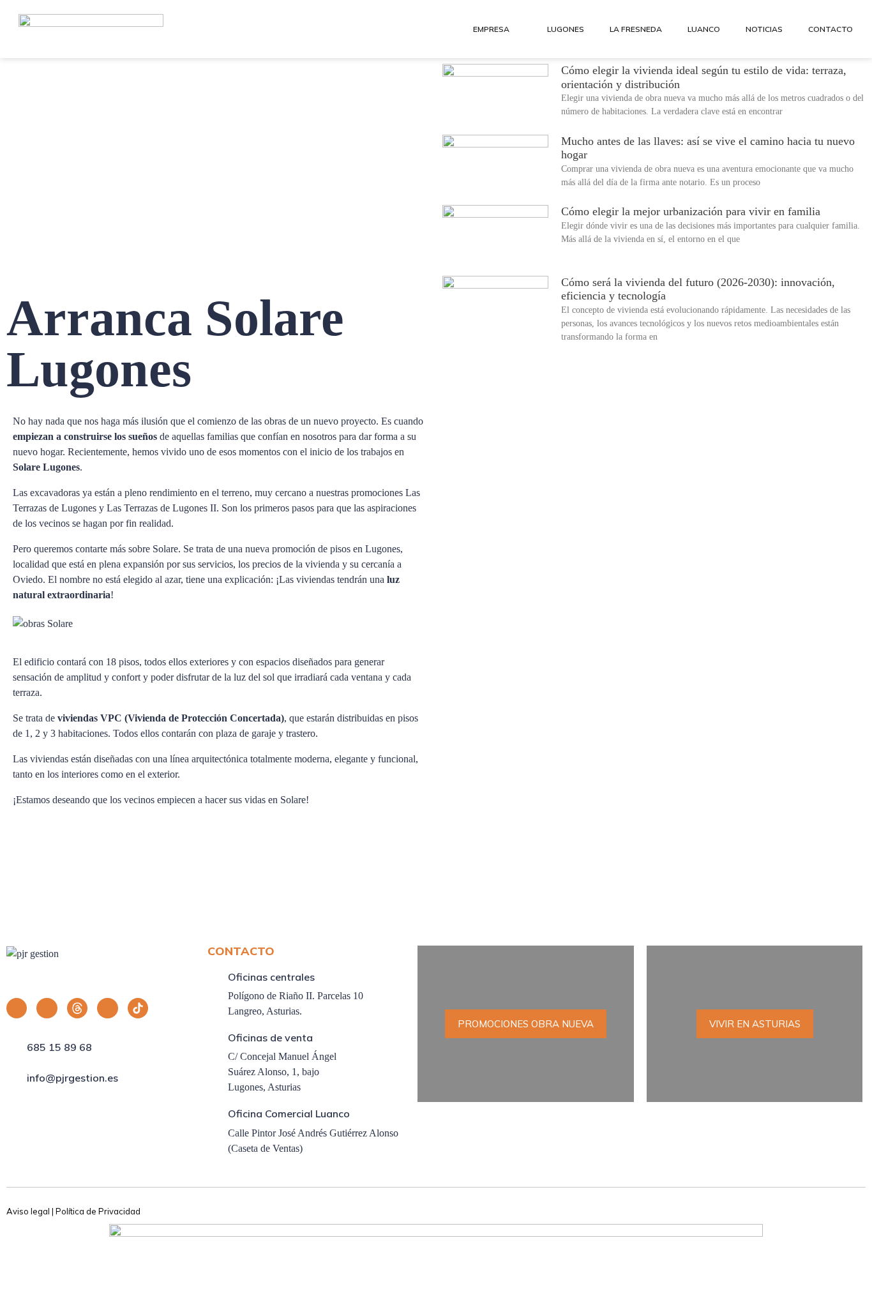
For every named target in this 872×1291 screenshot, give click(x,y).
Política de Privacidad (98, 1211)
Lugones (565, 29)
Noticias (764, 29)
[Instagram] (46, 1008)
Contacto (830, 29)
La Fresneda (636, 29)
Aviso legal (28, 1211)
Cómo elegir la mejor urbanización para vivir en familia (690, 211)
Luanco (704, 29)
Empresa (491, 29)
